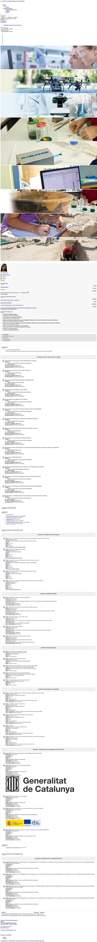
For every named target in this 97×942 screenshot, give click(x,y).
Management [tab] (6, 340)
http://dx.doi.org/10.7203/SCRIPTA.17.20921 (17, 547)
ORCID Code (5, 272)
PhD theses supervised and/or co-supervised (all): (15, 516)
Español (8, 9)
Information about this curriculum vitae (12, 25)
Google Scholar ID (6, 274)
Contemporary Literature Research (8, 309)
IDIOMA (10, 8)
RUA (3, 280)
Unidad (15, 17)
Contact (5, 938)
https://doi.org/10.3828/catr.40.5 (14, 589)
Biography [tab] (6, 334)
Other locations (4, 294)
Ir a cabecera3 (4, 21)
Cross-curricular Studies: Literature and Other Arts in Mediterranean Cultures (18, 307)
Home (4, 937)
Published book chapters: (11, 520)
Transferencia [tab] (6, 339)
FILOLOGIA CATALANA (6, 302)
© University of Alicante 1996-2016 (36, 940)
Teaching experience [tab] (8, 336)
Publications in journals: (10, 517)
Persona (10, 17)
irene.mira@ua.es (4, 287)
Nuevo (4, 5)
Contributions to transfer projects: (12, 847)
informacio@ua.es (5, 927)
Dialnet (4, 276)
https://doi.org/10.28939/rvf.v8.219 (15, 558)
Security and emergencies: (8, 930)
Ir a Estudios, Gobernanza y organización (15, 1)
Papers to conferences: (10, 523)
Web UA (4, 17)
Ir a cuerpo (3, 1)
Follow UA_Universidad (6, 934)
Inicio (4, 4)
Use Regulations (4, 940)
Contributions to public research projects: (14, 522)
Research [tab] (5, 337)
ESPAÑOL (3, 18)
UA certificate (12, 940)
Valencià (8, 10)
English (7, 12)
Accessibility (19, 940)
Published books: (9, 519)
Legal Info (24, 940)
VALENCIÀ (8, 18)
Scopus (4, 278)
